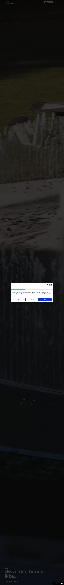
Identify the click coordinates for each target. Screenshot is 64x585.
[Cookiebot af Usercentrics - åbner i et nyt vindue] (48, 285)
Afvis (18, 299)
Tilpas (31, 299)
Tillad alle (45, 299)
